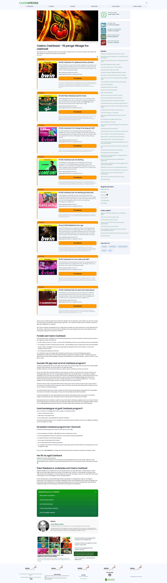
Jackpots (104, 246)
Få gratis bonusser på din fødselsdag (109, 90)
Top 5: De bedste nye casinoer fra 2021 (109, 219)
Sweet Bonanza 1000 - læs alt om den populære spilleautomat (114, 131)
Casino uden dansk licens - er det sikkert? (110, 112)
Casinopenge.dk (59, 526)
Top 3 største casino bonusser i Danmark (109, 226)
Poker (110, 250)
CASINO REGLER (115, 6)
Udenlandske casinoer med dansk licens (109, 128)
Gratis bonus (104, 195)
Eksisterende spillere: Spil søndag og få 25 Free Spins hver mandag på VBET (85, 538)
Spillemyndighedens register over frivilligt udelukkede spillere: (31, 573)
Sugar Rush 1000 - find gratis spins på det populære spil (113, 136)
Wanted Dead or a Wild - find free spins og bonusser (112, 139)
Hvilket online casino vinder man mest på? (110, 69)
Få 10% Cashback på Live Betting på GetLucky (76, 192)
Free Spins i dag (111, 23)
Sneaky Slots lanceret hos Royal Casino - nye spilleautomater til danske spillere (85, 553)
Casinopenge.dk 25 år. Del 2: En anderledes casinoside (112, 100)
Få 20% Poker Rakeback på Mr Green (73, 96)
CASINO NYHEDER (137, 6)
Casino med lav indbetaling (107, 84)
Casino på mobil (104, 197)
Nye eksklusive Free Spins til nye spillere (109, 87)
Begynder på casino (105, 189)
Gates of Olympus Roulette (107, 92)
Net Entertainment (123, 246)
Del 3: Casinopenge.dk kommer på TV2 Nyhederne (111, 98)
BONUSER (73, 6)
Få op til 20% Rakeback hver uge (71, 225)
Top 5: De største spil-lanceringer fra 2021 (110, 217)
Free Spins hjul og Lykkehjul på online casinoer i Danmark (84, 548)
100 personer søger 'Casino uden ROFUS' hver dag (111, 95)
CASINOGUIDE (94, 6)
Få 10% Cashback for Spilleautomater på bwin (76, 62)
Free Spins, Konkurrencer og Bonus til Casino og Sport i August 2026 (86, 543)
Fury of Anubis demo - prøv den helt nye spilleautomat (53, 555)
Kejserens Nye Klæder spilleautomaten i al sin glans (112, 150)
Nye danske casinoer (105, 235)
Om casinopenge (83, 578)
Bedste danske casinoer (113, 35)
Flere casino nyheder (105, 179)
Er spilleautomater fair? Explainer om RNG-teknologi (112, 110)
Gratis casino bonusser (113, 41)
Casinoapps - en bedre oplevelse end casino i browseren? (113, 75)
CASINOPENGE (29, 6)
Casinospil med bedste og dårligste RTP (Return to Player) (113, 72)
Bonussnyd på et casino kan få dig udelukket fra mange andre (114, 170)
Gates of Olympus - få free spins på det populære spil (112, 134)
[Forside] (28, 3)
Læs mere (39, 55)
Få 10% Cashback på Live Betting (71, 160)
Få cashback (78, 78)
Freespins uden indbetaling (114, 29)
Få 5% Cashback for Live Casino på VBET (74, 259)
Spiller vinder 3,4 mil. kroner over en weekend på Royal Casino (114, 167)
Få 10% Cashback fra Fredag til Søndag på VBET (77, 128)
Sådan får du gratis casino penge (108, 122)
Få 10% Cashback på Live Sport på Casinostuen (77, 290)
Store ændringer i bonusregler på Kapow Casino (111, 119)
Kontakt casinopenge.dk (83, 576)
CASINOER (51, 6)
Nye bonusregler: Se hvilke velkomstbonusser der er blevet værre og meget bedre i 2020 (113, 229)
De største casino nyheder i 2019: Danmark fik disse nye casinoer (114, 233)
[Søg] (146, 3)
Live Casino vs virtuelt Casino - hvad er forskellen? (111, 67)
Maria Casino (40, 459)
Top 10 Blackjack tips (105, 200)
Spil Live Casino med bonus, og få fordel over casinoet (112, 176)
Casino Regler (104, 203)
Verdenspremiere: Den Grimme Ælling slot (110, 152)
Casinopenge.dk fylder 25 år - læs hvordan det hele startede (114, 103)
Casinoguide (103, 192)
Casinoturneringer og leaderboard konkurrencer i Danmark (113, 81)
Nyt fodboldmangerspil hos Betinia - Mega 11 (110, 64)
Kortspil (104, 250)
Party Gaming (113, 246)
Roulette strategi (112, 12)
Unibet (68, 429)
